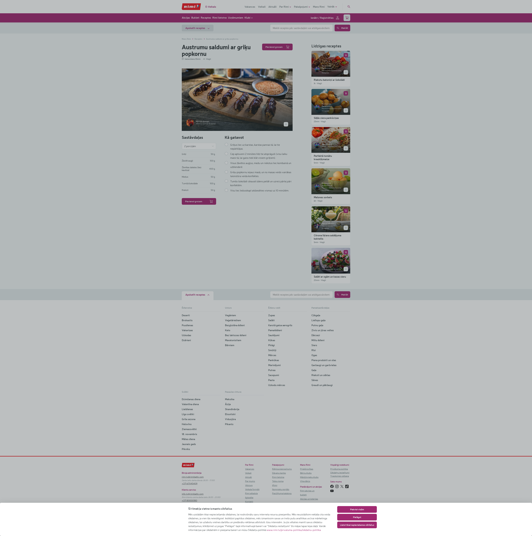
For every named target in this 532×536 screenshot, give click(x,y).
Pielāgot (357, 517)
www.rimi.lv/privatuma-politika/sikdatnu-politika (294, 529)
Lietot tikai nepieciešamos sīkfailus (357, 524)
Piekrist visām (357, 509)
